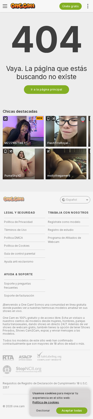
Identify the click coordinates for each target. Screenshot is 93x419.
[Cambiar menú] (5, 6)
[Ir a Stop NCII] (29, 369)
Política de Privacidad (18, 222)
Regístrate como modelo (64, 222)
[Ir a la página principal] (28, 6)
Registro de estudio (61, 229)
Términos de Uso (15, 229)
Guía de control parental (19, 253)
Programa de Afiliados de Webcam (64, 240)
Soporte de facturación (19, 295)
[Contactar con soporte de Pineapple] (7, 369)
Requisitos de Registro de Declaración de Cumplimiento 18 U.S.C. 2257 (45, 385)
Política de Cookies (17, 245)
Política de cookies (46, 402)
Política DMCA (13, 237)
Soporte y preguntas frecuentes (17, 285)
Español (71, 199)
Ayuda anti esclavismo (18, 261)
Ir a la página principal (46, 89)
